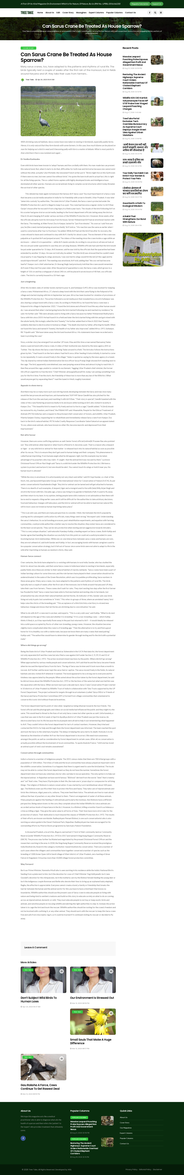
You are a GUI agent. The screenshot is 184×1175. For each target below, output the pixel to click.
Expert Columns (96, 12)
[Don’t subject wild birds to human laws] (43, 980)
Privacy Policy (131, 1169)
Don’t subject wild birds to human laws (39, 999)
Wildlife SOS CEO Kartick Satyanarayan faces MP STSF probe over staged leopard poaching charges (135, 103)
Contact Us (130, 12)
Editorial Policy (145, 1169)
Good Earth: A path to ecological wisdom (134, 204)
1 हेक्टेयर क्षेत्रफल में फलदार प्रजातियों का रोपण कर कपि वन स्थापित (135, 191)
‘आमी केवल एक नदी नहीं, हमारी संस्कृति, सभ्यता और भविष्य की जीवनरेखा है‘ (135, 147)
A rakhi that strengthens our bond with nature (134, 219)
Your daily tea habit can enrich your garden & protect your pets (135, 175)
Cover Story (67, 12)
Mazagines (81, 12)
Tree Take (30, 80)
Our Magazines (126, 1128)
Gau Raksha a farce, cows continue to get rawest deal (40, 1087)
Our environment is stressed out (92, 998)
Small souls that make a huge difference (90, 1041)
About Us (49, 12)
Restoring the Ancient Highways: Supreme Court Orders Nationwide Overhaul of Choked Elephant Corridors (135, 81)
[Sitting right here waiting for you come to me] (157, 60)
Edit (58, 12)
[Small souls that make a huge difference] (93, 1022)
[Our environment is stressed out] (93, 980)
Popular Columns (114, 12)
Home (40, 12)
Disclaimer (157, 1169)
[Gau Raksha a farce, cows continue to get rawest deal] (43, 1067)
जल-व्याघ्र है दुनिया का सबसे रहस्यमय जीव (133, 161)
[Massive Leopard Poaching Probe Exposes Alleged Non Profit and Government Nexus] (107, 1120)
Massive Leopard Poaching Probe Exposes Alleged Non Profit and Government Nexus (135, 60)
